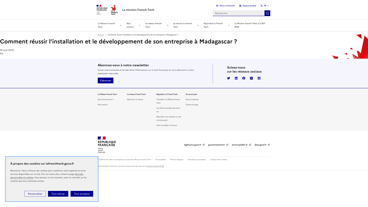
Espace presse (249, 5)
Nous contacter (227, 5)
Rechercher (267, 13)
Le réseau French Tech (153, 25)
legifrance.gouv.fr (194, 144)
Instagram (251, 78)
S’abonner (105, 80)
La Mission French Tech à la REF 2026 (249, 25)
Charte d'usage (192, 104)
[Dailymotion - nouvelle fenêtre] (259, 78)
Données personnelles (196, 159)
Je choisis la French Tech (182, 25)
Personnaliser (35, 193)
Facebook (244, 78)
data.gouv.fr (262, 144)
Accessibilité (160, 159)
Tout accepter (82, 193)
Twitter (228, 78)
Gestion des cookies (218, 159)
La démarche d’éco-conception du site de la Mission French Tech (125, 159)
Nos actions (130, 25)
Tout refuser (58, 193)
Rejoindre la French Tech (213, 25)
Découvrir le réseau (135, 99)
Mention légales (177, 159)
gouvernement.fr (218, 144)
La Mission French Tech (106, 25)
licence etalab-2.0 (153, 166)
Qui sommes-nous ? (106, 99)
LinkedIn (236, 78)
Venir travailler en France (166, 125)
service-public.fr (241, 144)
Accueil (101, 34)
